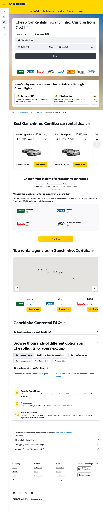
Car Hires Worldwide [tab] (79, 355)
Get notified (80, 99)
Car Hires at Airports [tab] (24, 355)
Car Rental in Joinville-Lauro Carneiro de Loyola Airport (75, 375)
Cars (13, 112)
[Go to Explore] (4, 27)
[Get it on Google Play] (84, 468)
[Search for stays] (4, 16)
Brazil (32, 112)
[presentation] (27, 27)
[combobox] (23, 34)
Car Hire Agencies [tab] (23, 361)
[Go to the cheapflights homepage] (18, 4)
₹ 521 (20, 27)
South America (23, 112)
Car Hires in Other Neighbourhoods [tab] (51, 355)
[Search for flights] (4, 11)
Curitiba (39, 112)
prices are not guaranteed (64, 433)
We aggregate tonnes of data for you (30, 444)
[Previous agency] (17, 288)
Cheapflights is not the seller (27, 440)
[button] (4, 4)
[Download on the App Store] (84, 475)
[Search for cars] (4, 22)
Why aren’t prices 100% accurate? (29, 449)
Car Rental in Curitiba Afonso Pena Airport (31, 374)
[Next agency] (94, 288)
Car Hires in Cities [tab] (42, 361)
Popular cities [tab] (60, 361)
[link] (55, 239)
